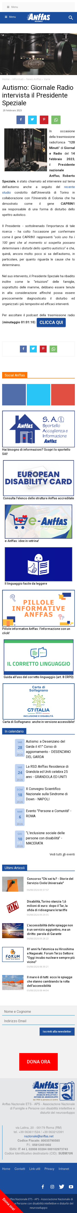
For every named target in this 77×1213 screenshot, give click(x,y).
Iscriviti (63, 385)
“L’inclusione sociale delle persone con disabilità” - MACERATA (45, 838)
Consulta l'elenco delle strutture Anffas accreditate (38, 498)
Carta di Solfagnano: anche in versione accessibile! (39, 722)
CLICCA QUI (51, 322)
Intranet (64, 1169)
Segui (14, 385)
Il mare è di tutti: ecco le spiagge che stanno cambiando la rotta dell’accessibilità (49, 981)
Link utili (34, 1169)
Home (6, 1169)
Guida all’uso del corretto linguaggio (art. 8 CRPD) (39, 677)
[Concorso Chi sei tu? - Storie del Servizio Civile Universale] (13, 884)
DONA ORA (38, 1061)
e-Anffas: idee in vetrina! (22, 541)
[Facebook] (43, 1186)
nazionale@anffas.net (38, 1136)
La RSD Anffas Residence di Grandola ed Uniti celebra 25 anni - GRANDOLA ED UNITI (47, 772)
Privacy (49, 1169)
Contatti (20, 1169)
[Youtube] (71, 1186)
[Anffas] (53, 1090)
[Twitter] (61, 1186)
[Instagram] (52, 1186)
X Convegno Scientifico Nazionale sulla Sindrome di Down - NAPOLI (47, 794)
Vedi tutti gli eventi (62, 854)
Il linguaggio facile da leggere (26, 583)
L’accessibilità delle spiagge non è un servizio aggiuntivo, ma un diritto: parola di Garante (50, 930)
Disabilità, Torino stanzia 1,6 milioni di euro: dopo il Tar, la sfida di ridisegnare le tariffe (47, 906)
